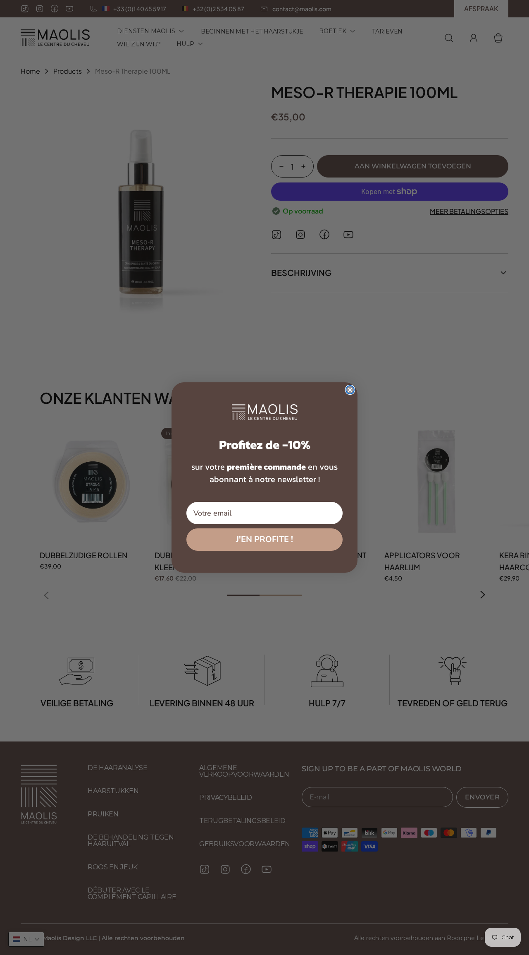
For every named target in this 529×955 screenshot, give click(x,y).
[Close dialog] (350, 390)
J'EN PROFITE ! (264, 539)
